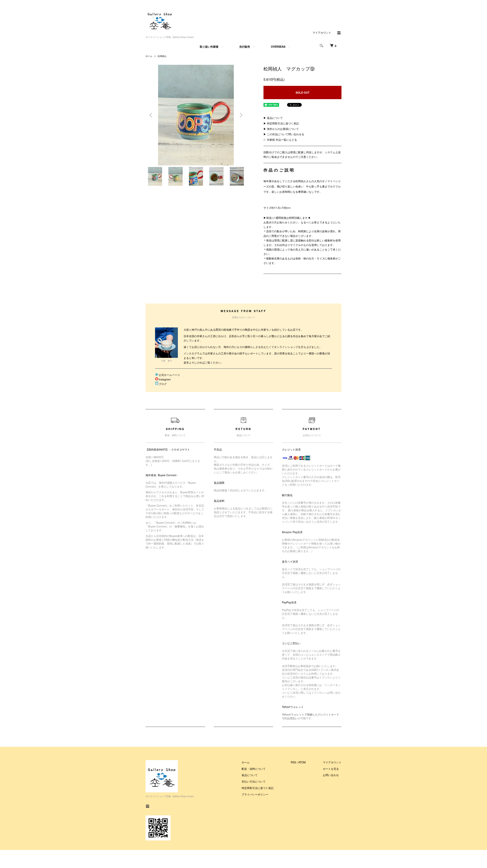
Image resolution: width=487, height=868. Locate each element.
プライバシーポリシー (255, 794)
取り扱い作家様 (209, 46)
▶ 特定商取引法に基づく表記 (281, 123)
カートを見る (331, 769)
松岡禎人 (162, 56)
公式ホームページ (169, 375)
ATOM (302, 762)
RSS (293, 762)
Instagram (165, 379)
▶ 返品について (273, 118)
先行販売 (244, 46)
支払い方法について (254, 781)
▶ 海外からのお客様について (281, 129)
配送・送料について (254, 769)
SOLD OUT (303, 92)
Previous (151, 115)
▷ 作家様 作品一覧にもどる (280, 140)
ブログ (163, 384)
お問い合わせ (331, 775)
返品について (250, 775)
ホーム (149, 56)
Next (241, 115)
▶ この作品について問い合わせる (283, 134)
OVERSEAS (278, 46)
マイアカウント (322, 32)
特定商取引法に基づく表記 (258, 788)
